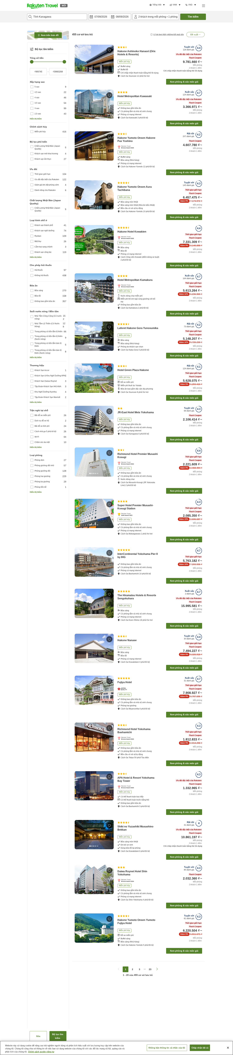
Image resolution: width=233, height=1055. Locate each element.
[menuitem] (157, 5)
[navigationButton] (118, 969)
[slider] (31, 62)
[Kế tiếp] (110, 59)
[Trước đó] (78, 59)
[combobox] (57, 17)
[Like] (109, 50)
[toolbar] (109, 17)
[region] (116, 1048)
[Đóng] (227, 1047)
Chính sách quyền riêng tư (41, 1052)
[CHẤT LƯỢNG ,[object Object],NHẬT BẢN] (123, 689)
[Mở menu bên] (203, 5)
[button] (42, 6)
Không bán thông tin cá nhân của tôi (167, 1047)
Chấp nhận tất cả (199, 1047)
